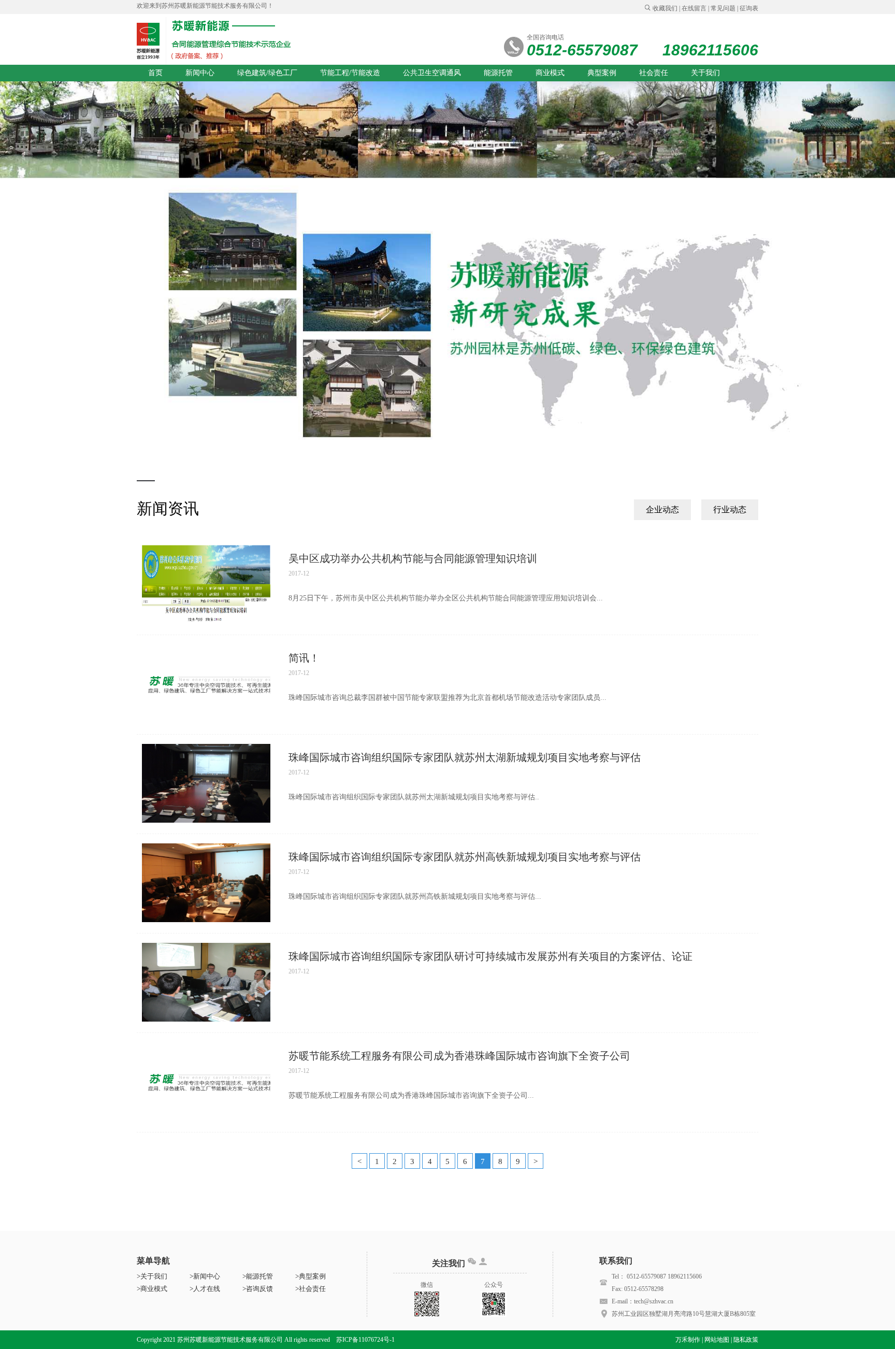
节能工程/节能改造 (350, 73)
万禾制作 (687, 1339)
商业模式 (550, 73)
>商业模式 (152, 1289)
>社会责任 (310, 1289)
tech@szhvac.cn (653, 1301)
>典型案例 (310, 1276)
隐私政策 (745, 1339)
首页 (155, 73)
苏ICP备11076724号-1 (365, 1339)
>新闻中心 (205, 1276)
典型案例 (601, 73)
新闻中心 (199, 73)
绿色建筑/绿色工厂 (267, 73)
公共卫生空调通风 (432, 73)
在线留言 (694, 8)
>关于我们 (152, 1276)
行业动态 (729, 509)
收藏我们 (665, 8)
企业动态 (662, 509)
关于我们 (705, 73)
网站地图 (716, 1339)
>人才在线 (205, 1289)
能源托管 (498, 73)
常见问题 (723, 8)
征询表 (749, 8)
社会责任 (653, 73)
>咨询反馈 (257, 1289)
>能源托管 (257, 1276)
